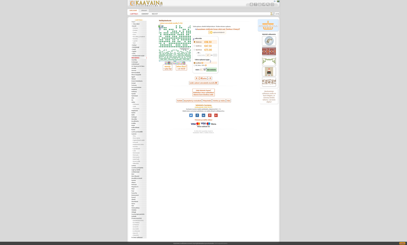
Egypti (133, 77)
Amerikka (134, 60)
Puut (132, 191)
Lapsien (135, 41)
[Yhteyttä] (260, 6)
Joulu (134, 106)
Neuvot (155, 14)
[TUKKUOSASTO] (136, 218)
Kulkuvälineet (135, 127)
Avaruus (133, 70)
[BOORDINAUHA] (138, 220)
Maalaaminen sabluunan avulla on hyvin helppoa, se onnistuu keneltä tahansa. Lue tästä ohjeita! (269, 96)
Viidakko (133, 210)
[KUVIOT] (136, 229)
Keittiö (133, 113)
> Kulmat (134, 45)
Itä (132, 100)
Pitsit (133, 189)
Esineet (133, 83)
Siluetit (133, 199)
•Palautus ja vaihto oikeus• (203, 120)
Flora (134, 34)
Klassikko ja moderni (139, 37)
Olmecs (133, 182)
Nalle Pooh (136, 159)
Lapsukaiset (136, 149)
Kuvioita (135, 39)
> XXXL (133, 53)
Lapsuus (133, 134)
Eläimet (133, 79)
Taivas (133, 204)
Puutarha (134, 193)
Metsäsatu (136, 157)
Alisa (134, 136)
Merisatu (135, 155)
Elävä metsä (136, 138)
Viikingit (133, 212)
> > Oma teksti (135, 24)
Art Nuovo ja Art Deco (137, 66)
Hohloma (134, 91)
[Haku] (268, 6)
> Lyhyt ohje (167, 69)
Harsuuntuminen (136, 87)
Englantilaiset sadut (139, 140)
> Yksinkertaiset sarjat (137, 56)
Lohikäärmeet (135, 172)
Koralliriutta (135, 121)
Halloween (136, 104)
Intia (132, 98)
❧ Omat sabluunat (137, 237)
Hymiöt (133, 94)
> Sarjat (133, 49)
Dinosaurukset (135, 72)
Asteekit (133, 68)
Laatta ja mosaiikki (137, 132)
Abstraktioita (135, 58)
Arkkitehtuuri (135, 64)
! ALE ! (133, 22)
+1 (209, 78)
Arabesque (134, 62)
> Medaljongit (135, 47)
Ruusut (133, 197)
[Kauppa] (251, 6)
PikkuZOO (136, 163)
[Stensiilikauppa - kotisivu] (146, 6)
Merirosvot (136, 153)
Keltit (133, 115)
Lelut (134, 151)
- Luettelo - (134, 14)
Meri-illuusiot (135, 176)
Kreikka (133, 123)
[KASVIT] (135, 227)
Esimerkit (145, 14)
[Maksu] (264, 6)
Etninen (135, 30)
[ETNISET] (136, 225)
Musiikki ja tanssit (136, 178)
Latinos (133, 165)
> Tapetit (133, 51)
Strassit (144, 10)
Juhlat (133, 102)
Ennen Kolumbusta (136, 81)
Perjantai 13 (134, 187)
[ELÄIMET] (136, 223)
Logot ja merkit (135, 170)
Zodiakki (133, 216)
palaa (205, 78)
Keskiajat (134, 117)
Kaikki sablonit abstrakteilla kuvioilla (202, 83)
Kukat (133, 125)
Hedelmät (134, 89)
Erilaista (135, 28)
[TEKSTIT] (136, 235)
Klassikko (134, 119)
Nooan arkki (136, 161)
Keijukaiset (134, 111)
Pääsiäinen (136, 108)
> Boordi (133, 26)
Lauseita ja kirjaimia (137, 168)
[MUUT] (135, 233)
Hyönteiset (134, 96)
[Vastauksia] (255, 6)
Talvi (132, 206)
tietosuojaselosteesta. (221, 243)
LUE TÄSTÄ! (181, 69)
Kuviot (133, 130)
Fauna (135, 32)
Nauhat (133, 180)
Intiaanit (135, 142)
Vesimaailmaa (135, 208)
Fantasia (134, 85)
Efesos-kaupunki (136, 75)
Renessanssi (135, 195)
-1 (198, 78)
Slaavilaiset (134, 201)
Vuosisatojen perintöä (137, 214)
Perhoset (134, 184)
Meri (134, 43)
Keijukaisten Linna (138, 144)
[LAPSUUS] (136, 231)
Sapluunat (133, 10)
